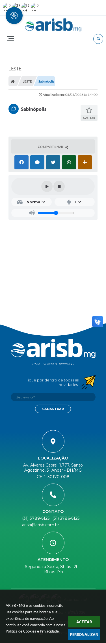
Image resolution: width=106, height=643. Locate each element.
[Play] (47, 186)
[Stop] (59, 186)
